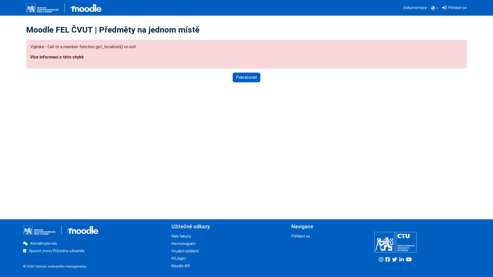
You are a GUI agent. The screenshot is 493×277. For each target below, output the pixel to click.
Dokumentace (415, 8)
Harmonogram (183, 244)
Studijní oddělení (185, 251)
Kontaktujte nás (43, 243)
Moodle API (181, 266)
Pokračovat (246, 77)
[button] (434, 8)
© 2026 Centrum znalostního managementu (54, 266)
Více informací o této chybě (57, 57)
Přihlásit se (300, 236)
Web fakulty (181, 236)
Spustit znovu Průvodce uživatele (56, 251)
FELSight (179, 258)
